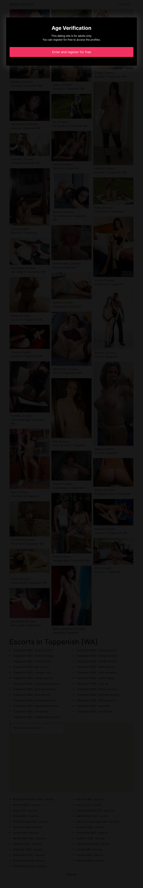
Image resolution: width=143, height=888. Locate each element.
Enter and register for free (71, 52)
